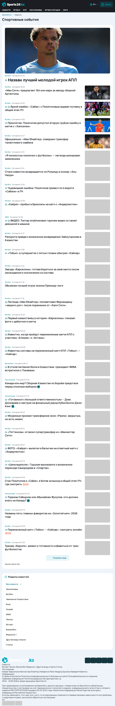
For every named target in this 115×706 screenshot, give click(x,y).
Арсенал (67, 671)
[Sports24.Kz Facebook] (87, 660)
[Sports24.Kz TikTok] (104, 660)
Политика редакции (33, 678)
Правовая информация (13, 678)
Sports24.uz (55, 678)
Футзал (9, 624)
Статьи (9, 644)
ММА (8, 614)
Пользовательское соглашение (82, 676)
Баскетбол (11, 629)
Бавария (75, 671)
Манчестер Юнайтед (29, 671)
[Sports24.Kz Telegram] (93, 660)
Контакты (16, 676)
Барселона (14, 671)
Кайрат (5, 671)
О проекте (7, 676)
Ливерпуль (44, 671)
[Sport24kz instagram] (110, 660)
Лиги (65, 10)
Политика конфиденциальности (35, 676)
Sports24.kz (6, 15)
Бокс (8, 604)
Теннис (9, 619)
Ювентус (83, 671)
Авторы (46, 678)
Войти (108, 4)
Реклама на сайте (59, 676)
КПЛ (25, 10)
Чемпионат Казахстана (17, 599)
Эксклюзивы (35, 10)
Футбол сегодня (52, 10)
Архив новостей (12, 564)
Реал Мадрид (56, 671)
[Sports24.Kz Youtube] (99, 660)
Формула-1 (11, 634)
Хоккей (9, 609)
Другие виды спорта (16, 639)
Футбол (16, 10)
